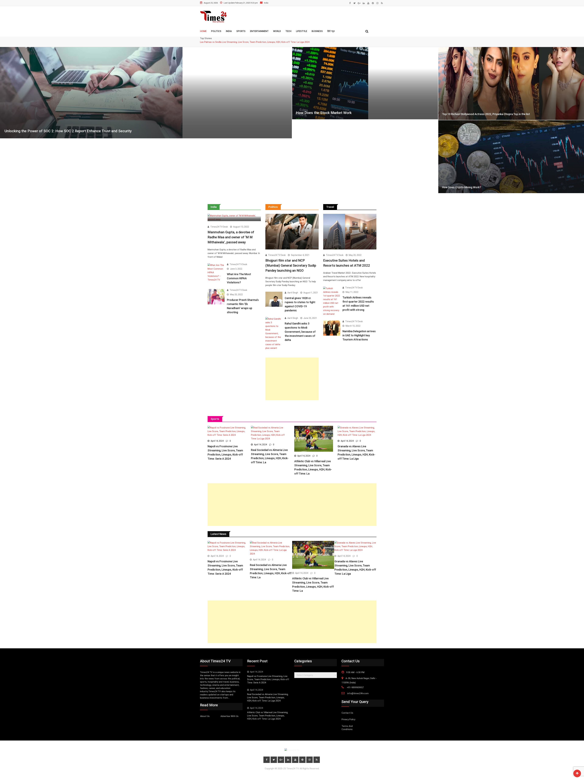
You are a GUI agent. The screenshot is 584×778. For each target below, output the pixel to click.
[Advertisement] (292, 378)
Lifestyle (301, 31)
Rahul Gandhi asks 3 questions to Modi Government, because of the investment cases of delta (300, 332)
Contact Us (347, 712)
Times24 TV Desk (219, 227)
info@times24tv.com (358, 693)
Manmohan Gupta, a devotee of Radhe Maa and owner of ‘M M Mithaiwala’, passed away (231, 237)
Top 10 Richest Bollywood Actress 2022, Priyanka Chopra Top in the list (486, 114)
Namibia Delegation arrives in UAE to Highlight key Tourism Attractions (359, 335)
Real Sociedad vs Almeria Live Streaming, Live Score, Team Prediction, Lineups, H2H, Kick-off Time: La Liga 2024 (267, 697)
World (277, 31)
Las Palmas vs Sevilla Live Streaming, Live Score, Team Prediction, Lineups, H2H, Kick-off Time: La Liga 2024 (254, 42)
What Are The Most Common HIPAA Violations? (239, 278)
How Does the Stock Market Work (324, 113)
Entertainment (259, 31)
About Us (205, 716)
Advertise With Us (229, 716)
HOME (203, 31)
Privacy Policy (348, 719)
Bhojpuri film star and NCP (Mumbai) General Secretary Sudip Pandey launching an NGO (290, 265)
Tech (288, 31)
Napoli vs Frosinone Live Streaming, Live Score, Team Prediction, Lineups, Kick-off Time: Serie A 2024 (268, 679)
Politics (216, 31)
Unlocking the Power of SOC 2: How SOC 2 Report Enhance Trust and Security (68, 131)
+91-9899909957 (355, 687)
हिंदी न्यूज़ (331, 31)
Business (317, 31)
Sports (240, 31)
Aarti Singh (292, 292)
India (229, 31)
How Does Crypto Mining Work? (461, 187)
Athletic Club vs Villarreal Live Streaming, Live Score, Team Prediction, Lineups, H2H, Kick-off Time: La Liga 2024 (267, 715)
